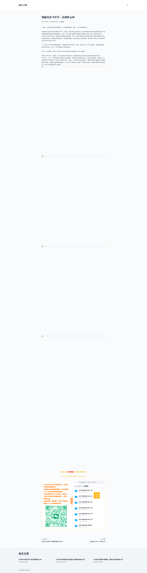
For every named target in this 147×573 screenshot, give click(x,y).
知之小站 (23, 5)
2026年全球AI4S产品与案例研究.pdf (30, 559)
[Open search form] (127, 5)
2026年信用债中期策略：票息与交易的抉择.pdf (108, 559)
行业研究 (62, 21)
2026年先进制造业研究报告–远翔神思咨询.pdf (70, 559)
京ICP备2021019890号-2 (38, 570)
